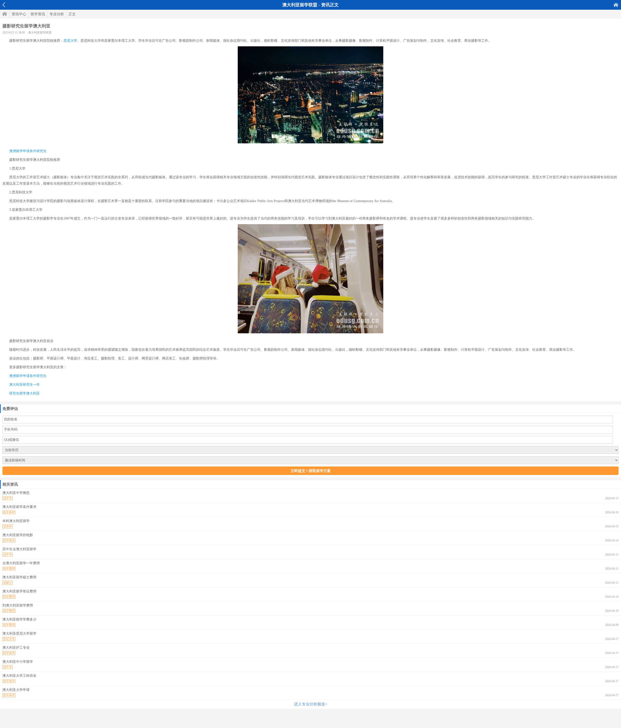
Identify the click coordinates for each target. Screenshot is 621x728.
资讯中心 (19, 14)
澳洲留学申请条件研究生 (28, 151)
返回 (3, 4)
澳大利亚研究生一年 (24, 384)
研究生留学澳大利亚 (24, 393)
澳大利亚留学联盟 (39, 32)
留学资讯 (38, 14)
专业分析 (56, 14)
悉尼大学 (70, 40)
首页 (616, 5)
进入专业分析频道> (310, 704)
